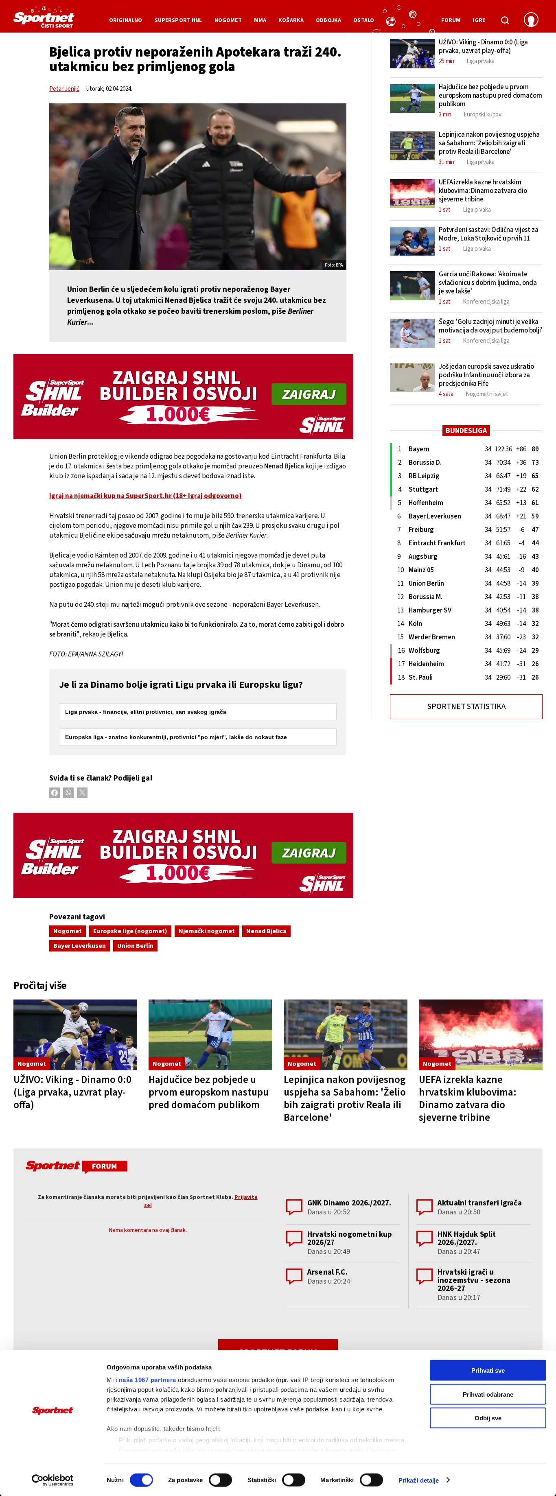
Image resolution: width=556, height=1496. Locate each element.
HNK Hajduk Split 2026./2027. (467, 1238)
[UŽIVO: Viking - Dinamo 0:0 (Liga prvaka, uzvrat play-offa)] (75, 1035)
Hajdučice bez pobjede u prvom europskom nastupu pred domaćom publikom (209, 1092)
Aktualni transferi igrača (480, 1203)
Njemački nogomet (207, 931)
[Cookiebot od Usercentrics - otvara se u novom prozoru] (52, 1480)
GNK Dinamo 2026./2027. (349, 1203)
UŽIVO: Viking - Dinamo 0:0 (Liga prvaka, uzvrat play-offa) (72, 1092)
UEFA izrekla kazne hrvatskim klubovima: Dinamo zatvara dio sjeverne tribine (468, 1098)
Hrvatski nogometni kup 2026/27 (349, 1238)
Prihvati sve (488, 1370)
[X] (82, 792)
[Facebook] (54, 792)
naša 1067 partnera (147, 1379)
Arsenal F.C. (327, 1272)
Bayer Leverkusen (79, 945)
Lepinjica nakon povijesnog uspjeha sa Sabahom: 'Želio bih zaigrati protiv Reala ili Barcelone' (345, 1098)
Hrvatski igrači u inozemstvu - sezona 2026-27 (474, 1280)
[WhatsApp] (68, 792)
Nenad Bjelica (266, 931)
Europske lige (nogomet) (130, 931)
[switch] (220, 1479)
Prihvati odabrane (488, 1394)
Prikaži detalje (418, 1479)
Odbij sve (488, 1418)
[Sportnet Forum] (75, 1169)
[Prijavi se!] (531, 20)
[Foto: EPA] (197, 186)
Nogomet (67, 931)
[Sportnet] (43, 20)
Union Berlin (135, 945)
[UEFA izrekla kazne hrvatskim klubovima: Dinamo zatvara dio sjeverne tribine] (481, 1035)
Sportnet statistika (466, 706)
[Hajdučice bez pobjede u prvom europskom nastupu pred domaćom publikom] (210, 1035)
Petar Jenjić (64, 89)
